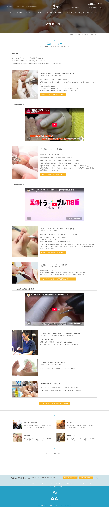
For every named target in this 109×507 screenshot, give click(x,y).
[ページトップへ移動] (96, 477)
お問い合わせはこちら (77, 7)
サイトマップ (61, 486)
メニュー (60, 453)
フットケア (53, 453)
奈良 (47, 453)
